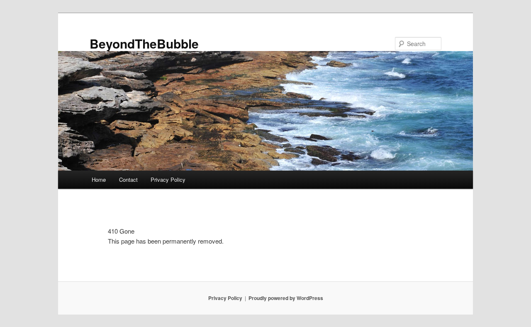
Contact (128, 179)
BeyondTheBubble (144, 43)
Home (99, 179)
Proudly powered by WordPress (285, 298)
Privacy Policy (168, 179)
